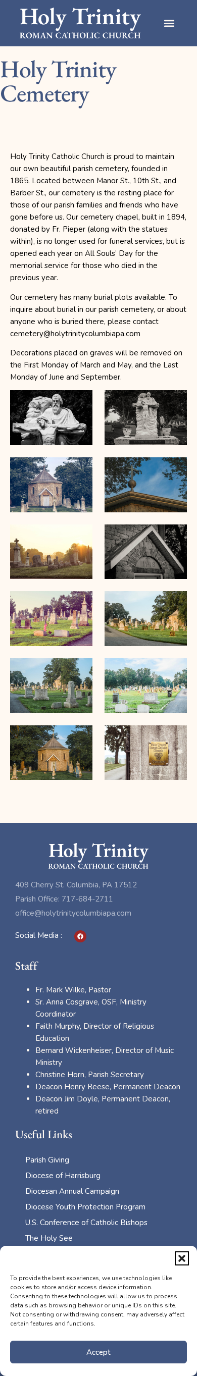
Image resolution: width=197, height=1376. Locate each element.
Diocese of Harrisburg (63, 1176)
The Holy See (49, 1238)
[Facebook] (80, 936)
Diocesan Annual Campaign (72, 1191)
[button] (182, 1258)
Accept (98, 1352)
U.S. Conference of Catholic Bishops (86, 1223)
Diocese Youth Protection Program (85, 1207)
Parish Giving (47, 1160)
